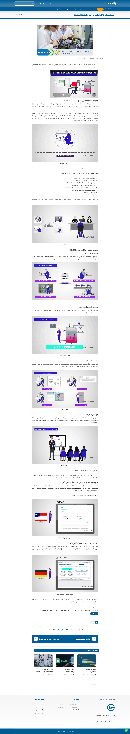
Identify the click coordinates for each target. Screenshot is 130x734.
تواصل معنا (60, 707)
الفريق (61, 705)
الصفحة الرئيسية (73, 705)
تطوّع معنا (75, 709)
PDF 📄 (94, 614)
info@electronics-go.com (34, 710)
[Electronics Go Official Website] (114, 3)
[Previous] (40, 650)
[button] (53, 3)
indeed (77, 488)
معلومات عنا (74, 707)
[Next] (37, 650)
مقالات (92, 622)
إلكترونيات (92, 674)
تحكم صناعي (87, 674)
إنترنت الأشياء (70, 674)
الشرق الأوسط (36, 706)
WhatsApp (37, 714)
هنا (93, 607)
